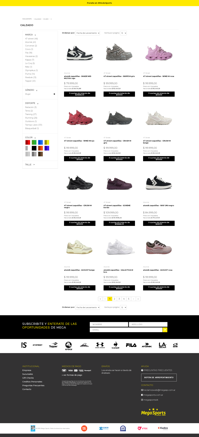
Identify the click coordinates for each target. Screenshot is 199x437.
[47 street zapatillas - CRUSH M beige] (158, 119)
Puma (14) (30, 74)
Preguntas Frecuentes (33, 385)
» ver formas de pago (72, 375)
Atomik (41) (30, 42)
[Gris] (34, 154)
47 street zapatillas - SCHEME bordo (117, 206)
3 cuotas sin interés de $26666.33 (79, 94)
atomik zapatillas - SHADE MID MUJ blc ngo (77, 77)
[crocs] (60, 346)
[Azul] (40, 142)
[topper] (45, 345)
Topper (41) (30, 81)
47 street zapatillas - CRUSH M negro (78, 206)
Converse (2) (31, 45)
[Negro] (34, 148)
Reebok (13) (30, 77)
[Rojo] (27, 142)
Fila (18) (28, 53)
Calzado (37, 19)
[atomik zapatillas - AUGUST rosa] (158, 248)
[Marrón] (40, 154)
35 (51, 19)
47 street (107, 73)
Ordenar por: (68, 33)
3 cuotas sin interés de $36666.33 (119, 223)
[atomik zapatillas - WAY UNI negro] (158, 184)
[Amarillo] (47, 142)
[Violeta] (47, 148)
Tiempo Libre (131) (33, 125)
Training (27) (31, 114)
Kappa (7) (29, 60)
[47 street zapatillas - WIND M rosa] (158, 54)
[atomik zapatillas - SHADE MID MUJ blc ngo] (79, 54)
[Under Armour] (91, 345)
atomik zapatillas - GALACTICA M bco (118, 271)
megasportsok (151, 399)
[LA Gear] (154, 345)
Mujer (45, 19)
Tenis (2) (29, 111)
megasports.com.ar (153, 395)
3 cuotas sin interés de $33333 (119, 94)
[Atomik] (138, 345)
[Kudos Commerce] (163, 428)
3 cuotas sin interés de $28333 (158, 223)
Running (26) (31, 118)
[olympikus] (169, 345)
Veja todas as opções (54, 94)
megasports (27, 19)
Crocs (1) (29, 49)
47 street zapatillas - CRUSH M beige (157, 142)
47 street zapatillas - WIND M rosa (158, 76)
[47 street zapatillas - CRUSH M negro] (79, 184)
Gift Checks (28, 378)
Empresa (26, 370)
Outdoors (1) (31, 121)
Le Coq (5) (30, 63)
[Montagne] (76, 345)
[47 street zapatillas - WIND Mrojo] (79, 119)
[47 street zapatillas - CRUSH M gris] (119, 119)
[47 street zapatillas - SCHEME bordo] (119, 184)
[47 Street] (29, 345)
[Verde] (34, 142)
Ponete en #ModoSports (99, 3)
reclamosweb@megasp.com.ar (159, 390)
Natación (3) (31, 107)
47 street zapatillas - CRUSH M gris (117, 142)
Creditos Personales (32, 381)
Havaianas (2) (31, 56)
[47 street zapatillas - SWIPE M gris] (119, 54)
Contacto (26, 389)
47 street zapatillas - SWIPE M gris (119, 76)
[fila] (123, 345)
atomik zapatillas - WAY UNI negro (158, 205)
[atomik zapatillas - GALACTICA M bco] (119, 248)
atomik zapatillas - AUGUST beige (79, 270)
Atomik (67, 73)
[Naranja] (40, 148)
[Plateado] (27, 154)
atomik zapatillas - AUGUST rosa (157, 270)
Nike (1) (28, 67)
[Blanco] (27, 148)
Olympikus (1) (31, 70)
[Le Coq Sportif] (107, 345)
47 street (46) (31, 38)
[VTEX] (142, 428)
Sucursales (27, 374)
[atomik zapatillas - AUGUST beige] (79, 248)
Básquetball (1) (32, 128)
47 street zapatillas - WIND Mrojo (79, 141)
